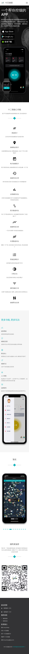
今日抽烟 (8, 3)
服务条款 (5, 618)
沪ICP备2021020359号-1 (19, 647)
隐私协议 (5, 621)
